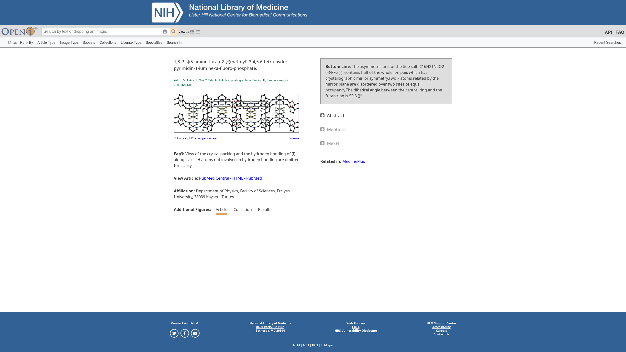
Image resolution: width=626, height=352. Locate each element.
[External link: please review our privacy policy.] (174, 333)
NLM (296, 345)
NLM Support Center (441, 323)
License (294, 138)
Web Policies (356, 323)
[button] (26, 42)
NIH (306, 345)
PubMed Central (214, 178)
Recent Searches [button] (607, 42)
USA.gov (327, 345)
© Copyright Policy (186, 138)
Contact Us (441, 334)
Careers (441, 331)
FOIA (355, 327)
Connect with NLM (184, 323)
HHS (315, 345)
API (608, 32)
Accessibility (441, 327)
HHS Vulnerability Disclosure (356, 331)
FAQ (619, 32)
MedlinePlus (353, 161)
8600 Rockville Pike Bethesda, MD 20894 (270, 329)
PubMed (254, 178)
